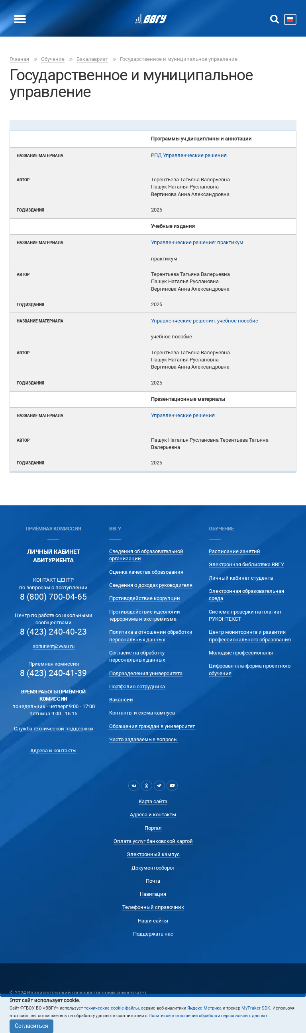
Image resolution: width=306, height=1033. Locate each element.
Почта (153, 881)
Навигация (153, 894)
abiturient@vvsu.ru (54, 646)
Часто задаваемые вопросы (143, 739)
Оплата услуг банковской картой (153, 841)
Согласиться (31, 1026)
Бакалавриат (92, 59)
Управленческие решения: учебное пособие (204, 321)
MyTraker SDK (255, 1008)
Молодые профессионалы (241, 653)
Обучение (53, 59)
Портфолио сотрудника (137, 686)
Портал (153, 828)
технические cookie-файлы (111, 1008)
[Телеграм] (159, 786)
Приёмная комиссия (53, 529)
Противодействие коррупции (144, 598)
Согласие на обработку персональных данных (137, 656)
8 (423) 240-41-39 (53, 673)
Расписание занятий (234, 551)
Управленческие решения (183, 415)
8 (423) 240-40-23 (53, 632)
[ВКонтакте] (133, 786)
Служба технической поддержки (53, 729)
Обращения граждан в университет (152, 726)
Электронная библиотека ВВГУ (246, 564)
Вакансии (121, 700)
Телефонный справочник (153, 907)
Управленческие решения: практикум (197, 242)
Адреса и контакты (53, 750)
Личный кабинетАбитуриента (53, 556)
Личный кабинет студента (241, 578)
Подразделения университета (145, 673)
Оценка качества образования (146, 572)
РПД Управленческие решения (189, 155)
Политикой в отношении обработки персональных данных (208, 1015)
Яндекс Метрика (204, 1008)
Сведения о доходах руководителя (150, 585)
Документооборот (153, 868)
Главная (19, 59)
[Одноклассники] (146, 786)
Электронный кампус (153, 854)
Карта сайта (153, 801)
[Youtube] (172, 786)
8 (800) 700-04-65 (53, 597)
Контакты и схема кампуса (142, 713)
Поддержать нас (153, 934)
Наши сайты (153, 921)
